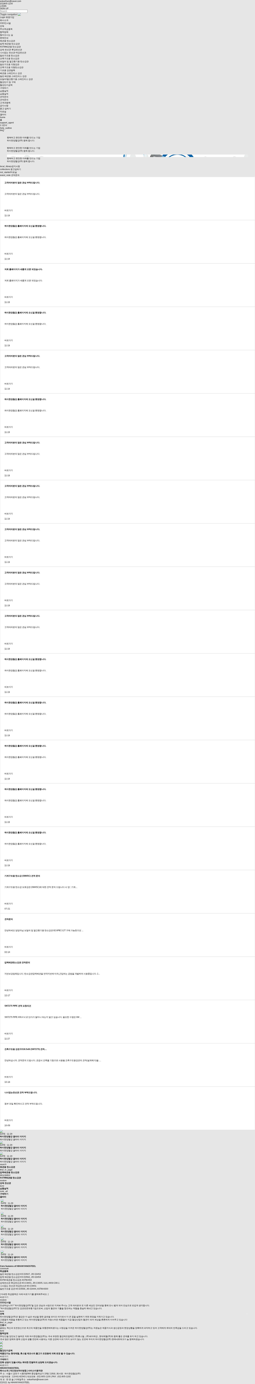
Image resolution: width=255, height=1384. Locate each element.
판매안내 (4, 38)
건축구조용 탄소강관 (9, 58)
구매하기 (4, 88)
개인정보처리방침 (18, 1370)
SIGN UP (4, 8)
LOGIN (3, 6)
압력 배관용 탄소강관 (10, 44)
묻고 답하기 (5, 108)
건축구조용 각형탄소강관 (11, 67)
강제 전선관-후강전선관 (11, 50)
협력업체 (4, 32)
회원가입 (10, 17)
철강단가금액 (6, 85)
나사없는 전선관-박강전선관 (13, 52)
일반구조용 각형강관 (9, 64)
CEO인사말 (5, 23)
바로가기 (9, 210)
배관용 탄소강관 (7, 41)
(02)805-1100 (6, 3)
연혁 (2, 26)
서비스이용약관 (35, 1370)
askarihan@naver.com (10, 1)
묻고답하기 (10, 169)
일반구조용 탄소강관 (9, 55)
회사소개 (4, 20)
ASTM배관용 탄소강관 (10, 47)
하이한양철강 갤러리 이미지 (13, 1136)
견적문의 (4, 97)
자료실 (3, 111)
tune (2, 1331)
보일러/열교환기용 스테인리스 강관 (16, 79)
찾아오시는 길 (6, 35)
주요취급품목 (6, 29)
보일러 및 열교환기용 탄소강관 (14, 61)
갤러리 (3, 114)
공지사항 (4, 106)
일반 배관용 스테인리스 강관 (13, 76)
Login (2, 17)
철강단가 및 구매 (8, 82)
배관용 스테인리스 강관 (11, 73)
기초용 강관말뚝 (7, 70)
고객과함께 (5, 103)
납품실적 (4, 91)
